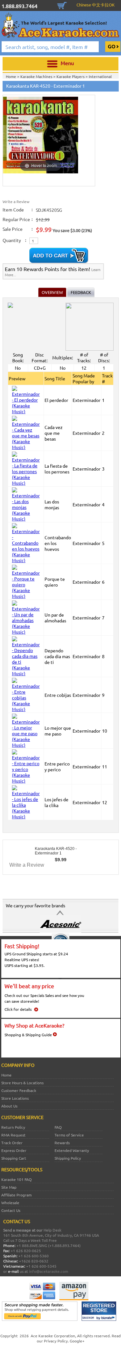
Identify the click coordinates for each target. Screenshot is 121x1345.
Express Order (13, 1150)
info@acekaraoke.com (48, 1271)
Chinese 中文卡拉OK (95, 4)
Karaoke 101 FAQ (16, 1179)
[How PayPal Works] (39, 1319)
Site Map (8, 1187)
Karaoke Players (71, 76)
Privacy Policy (56, 1340)
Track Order (12, 1142)
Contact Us (10, 1210)
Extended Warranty (72, 1150)
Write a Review (16, 201)
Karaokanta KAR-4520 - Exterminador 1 (56, 850)
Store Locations (15, 1098)
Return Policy (13, 1127)
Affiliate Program (16, 1194)
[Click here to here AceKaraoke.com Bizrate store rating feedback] (98, 1319)
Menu (67, 63)
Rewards (62, 1142)
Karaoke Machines (36, 76)
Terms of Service (69, 1134)
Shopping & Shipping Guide (28, 1034)
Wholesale (10, 1202)
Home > (13, 76)
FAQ (58, 1127)
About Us (9, 1105)
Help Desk (52, 1230)
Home (6, 1074)
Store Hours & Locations (22, 1082)
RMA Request (13, 1134)
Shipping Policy (68, 1158)
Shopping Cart (62, 5)
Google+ (77, 1340)
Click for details (18, 1009)
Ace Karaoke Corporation (53, 1335)
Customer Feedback (18, 1090)
